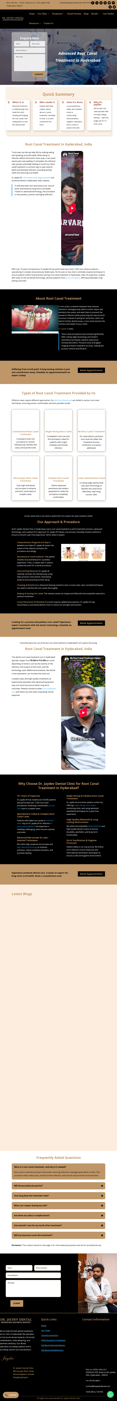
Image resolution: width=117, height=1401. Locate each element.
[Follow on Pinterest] (113, 2)
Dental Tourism (74, 13)
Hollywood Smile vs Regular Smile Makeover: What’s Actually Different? (56, 1045)
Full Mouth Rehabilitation (52, 1350)
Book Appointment (91, 370)
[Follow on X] (96, 2)
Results (94, 13)
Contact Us (48, 23)
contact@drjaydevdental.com (70, 2)
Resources (34, 23)
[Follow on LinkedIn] (101, 2)
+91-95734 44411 (93, 1380)
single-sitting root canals (84, 805)
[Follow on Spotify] (114, 7)
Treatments (57, 13)
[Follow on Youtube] (109, 2)
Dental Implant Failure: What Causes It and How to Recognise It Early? (55, 1126)
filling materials (94, 826)
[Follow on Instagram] (105, 2)
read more (18, 973)
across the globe (72, 278)
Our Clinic (42, 13)
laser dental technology (27, 847)
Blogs (86, 13)
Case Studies (108, 13)
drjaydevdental (20, 969)
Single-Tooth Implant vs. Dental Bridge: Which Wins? (45, 964)
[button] (110, 1394)
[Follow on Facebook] (92, 2)
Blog (36, 969)
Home (32, 13)
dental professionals (63, 400)
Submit (39, 74)
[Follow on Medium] (110, 7)
